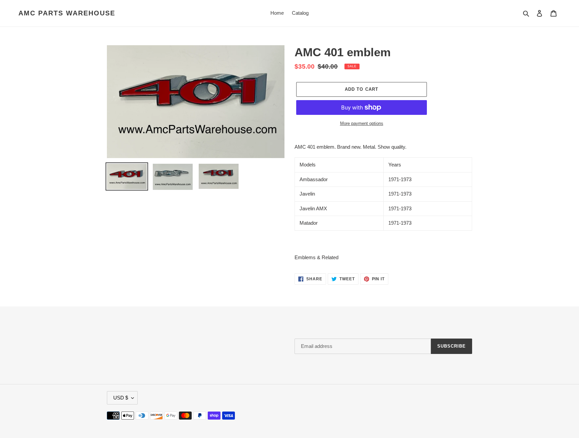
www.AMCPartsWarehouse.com (443, 415)
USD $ (120, 397)
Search (115, 340)
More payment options (361, 123)
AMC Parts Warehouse (66, 13)
